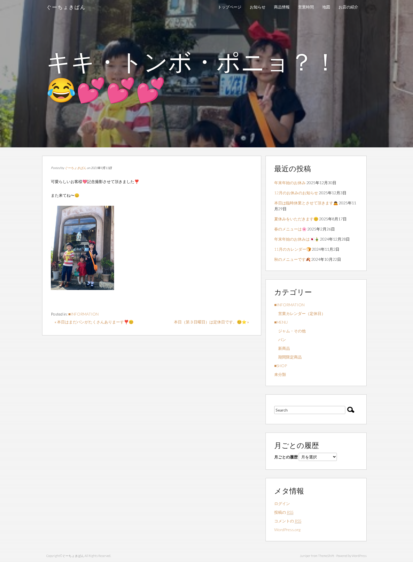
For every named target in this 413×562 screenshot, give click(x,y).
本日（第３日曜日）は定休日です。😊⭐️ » (211, 321)
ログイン (282, 503)
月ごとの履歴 (286, 456)
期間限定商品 (288, 357)
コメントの (287, 520)
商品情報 (282, 6)
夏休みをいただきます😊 (296, 218)
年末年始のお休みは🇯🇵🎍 (296, 239)
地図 (326, 6)
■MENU (281, 322)
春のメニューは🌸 (290, 229)
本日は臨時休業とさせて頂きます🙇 (306, 202)
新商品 (282, 348)
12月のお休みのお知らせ (296, 192)
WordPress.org (287, 529)
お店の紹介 (348, 6)
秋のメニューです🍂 (292, 259)
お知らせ (258, 6)
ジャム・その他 (290, 330)
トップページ (229, 6)
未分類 (280, 374)
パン (280, 339)
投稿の (283, 512)
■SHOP (280, 365)
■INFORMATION (83, 314)
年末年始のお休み (290, 182)
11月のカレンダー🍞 (292, 249)
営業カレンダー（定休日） (299, 313)
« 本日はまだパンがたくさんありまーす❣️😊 (94, 321)
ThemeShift (326, 556)
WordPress (359, 556)
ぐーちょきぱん (66, 7)
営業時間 (306, 6)
